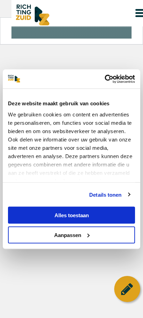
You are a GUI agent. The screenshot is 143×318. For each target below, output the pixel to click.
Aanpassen (67, 235)
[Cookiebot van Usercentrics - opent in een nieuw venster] (104, 78)
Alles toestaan (71, 215)
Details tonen (105, 194)
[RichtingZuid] (59, 15)
